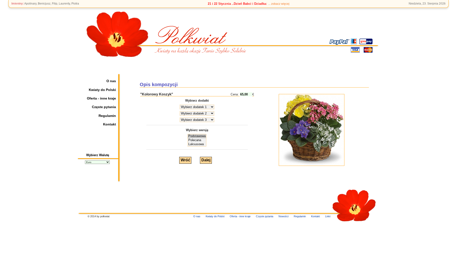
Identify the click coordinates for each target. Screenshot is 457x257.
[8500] (197, 144)
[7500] (197, 140)
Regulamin (107, 116)
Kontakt (109, 124)
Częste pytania (104, 107)
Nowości (283, 216)
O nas (111, 81)
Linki (327, 216)
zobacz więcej (280, 3)
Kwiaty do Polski (102, 90)
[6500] (197, 136)
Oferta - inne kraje (101, 98)
